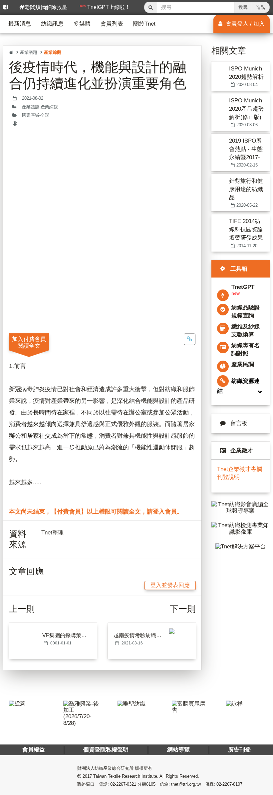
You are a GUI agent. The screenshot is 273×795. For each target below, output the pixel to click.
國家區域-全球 (35, 115)
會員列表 (112, 24)
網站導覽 (178, 749)
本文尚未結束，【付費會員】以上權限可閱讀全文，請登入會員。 (96, 511)
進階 (260, 7)
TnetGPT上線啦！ (104, 6)
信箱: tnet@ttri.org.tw (180, 784)
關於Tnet (144, 24)
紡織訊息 (52, 24)
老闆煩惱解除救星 (46, 7)
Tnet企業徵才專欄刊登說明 (239, 473)
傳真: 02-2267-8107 (223, 784)
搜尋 (243, 7)
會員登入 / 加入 (244, 24)
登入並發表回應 (170, 585)
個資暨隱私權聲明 (106, 749)
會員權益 (33, 749)
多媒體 (82, 24)
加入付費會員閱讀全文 (29, 342)
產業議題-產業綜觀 (40, 107)
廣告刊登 (239, 749)
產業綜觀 (52, 52)
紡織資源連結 (238, 386)
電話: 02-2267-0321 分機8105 (127, 784)
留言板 (238, 423)
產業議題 (28, 52)
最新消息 (19, 24)
